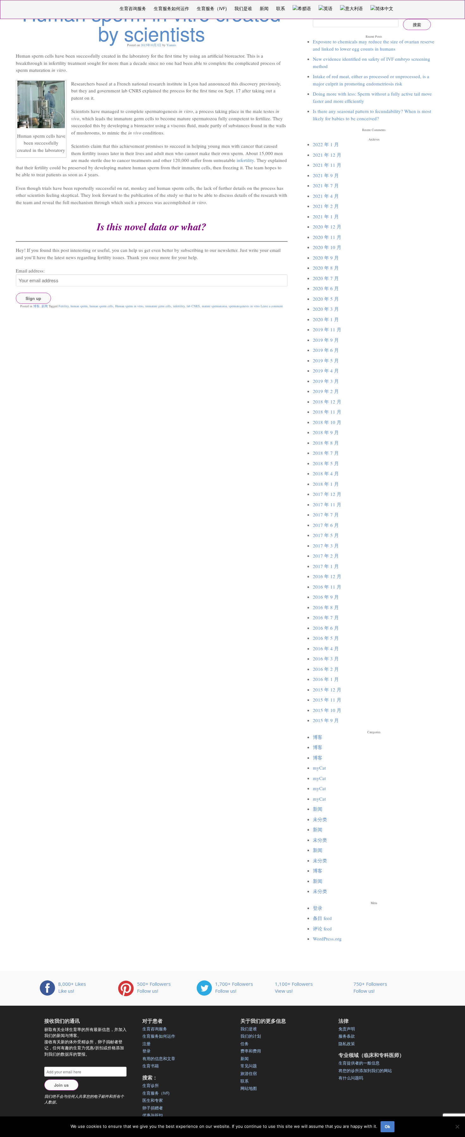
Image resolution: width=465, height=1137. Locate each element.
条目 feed (322, 918)
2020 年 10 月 (327, 247)
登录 (317, 908)
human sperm (79, 306)
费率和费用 (250, 1051)
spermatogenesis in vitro (244, 306)
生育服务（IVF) (212, 8)
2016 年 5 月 (326, 638)
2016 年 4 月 (326, 648)
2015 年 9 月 (326, 720)
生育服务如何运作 (171, 8)
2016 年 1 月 (326, 679)
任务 (244, 1043)
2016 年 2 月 (326, 669)
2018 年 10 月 (327, 422)
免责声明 (346, 1029)
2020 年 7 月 (326, 278)
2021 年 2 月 (326, 206)
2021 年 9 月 (326, 175)
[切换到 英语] (325, 8)
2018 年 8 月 (326, 443)
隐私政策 (346, 1043)
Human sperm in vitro (129, 306)
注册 (146, 1043)
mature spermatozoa (214, 306)
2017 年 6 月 (326, 525)
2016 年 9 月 (326, 597)
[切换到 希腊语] (301, 8)
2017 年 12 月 (327, 494)
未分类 (320, 819)
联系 (280, 8)
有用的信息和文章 (158, 1058)
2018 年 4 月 (326, 473)
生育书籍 (150, 1066)
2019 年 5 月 (326, 360)
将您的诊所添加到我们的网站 (365, 1070)
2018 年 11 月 (327, 412)
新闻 (264, 8)
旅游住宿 (248, 1073)
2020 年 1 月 (326, 319)
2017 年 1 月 (326, 566)
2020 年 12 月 (327, 226)
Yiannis (171, 45)
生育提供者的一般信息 (359, 1063)
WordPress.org (327, 938)
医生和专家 (152, 1100)
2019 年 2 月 (326, 391)
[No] (457, 1126)
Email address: (30, 270)
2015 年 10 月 (327, 710)
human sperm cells (101, 306)
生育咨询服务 (133, 8)
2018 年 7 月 (326, 453)
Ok (387, 1126)
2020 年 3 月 (326, 309)
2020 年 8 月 (326, 268)
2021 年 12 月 (327, 155)
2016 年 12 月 (327, 576)
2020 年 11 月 (327, 237)
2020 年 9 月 (326, 257)
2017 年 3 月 (326, 545)
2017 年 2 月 (326, 556)
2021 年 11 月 (327, 165)
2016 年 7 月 (326, 617)
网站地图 (248, 1088)
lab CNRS (193, 306)
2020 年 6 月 (326, 288)
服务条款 (346, 1036)
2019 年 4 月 (326, 370)
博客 (36, 306)
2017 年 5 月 (326, 535)
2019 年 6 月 (326, 350)
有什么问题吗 (350, 1078)
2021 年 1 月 (326, 216)
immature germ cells (158, 306)
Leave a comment (272, 306)
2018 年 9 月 (326, 432)
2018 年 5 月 (326, 463)
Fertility (64, 306)
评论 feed (322, 928)
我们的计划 (250, 1036)
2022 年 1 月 (326, 144)
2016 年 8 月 (326, 607)
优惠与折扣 (152, 1115)
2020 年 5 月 (326, 299)
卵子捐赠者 (152, 1108)
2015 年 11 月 (327, 700)
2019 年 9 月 (326, 340)
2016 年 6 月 (326, 628)
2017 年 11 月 (327, 504)
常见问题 (248, 1066)
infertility (245, 160)
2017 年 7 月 (326, 514)
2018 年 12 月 (327, 401)
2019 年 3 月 (326, 381)
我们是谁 (243, 8)
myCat (319, 768)
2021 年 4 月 (326, 196)
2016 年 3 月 (326, 658)
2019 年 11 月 (327, 329)
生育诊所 (150, 1085)
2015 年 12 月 (327, 689)
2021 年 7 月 (326, 185)
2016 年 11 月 (327, 587)
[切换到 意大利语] (351, 8)
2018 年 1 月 (326, 484)
